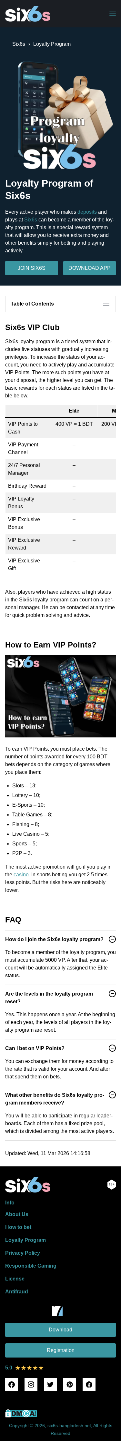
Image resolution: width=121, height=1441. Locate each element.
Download (60, 1329)
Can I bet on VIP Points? (35, 1048)
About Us (16, 1214)
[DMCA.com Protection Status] (21, 1415)
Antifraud (16, 1291)
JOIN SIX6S (31, 268)
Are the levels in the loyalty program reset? (49, 997)
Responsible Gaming (30, 1266)
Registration (61, 1350)
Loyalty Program (25, 1240)
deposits (87, 212)
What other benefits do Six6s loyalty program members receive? (54, 1098)
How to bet (18, 1227)
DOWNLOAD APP (89, 268)
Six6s (30, 219)
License (15, 1278)
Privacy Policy (22, 1253)
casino (21, 874)
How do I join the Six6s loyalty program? (54, 939)
